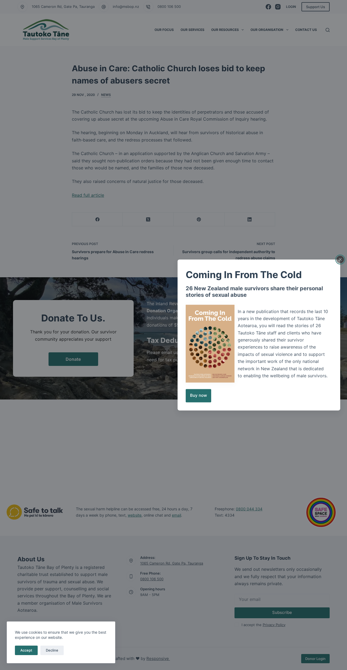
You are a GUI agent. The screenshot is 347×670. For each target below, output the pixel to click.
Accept (26, 650)
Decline (52, 650)
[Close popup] (340, 259)
